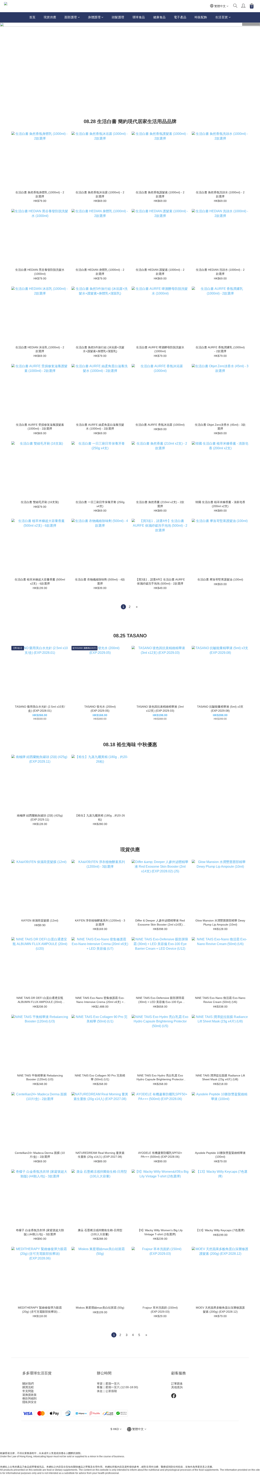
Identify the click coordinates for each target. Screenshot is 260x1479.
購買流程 (28, 1387)
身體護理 (94, 17)
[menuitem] (123, 606)
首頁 (32, 17)
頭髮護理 (118, 17)
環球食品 (138, 17)
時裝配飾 (201, 17)
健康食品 (159, 17)
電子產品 (180, 17)
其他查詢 (177, 1387)
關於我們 (28, 1383)
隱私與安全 (29, 1402)
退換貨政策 (29, 1394)
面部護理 (70, 17)
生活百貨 (221, 17)
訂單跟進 (177, 1383)
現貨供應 (50, 17)
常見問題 (28, 1391)
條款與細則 (29, 1398)
